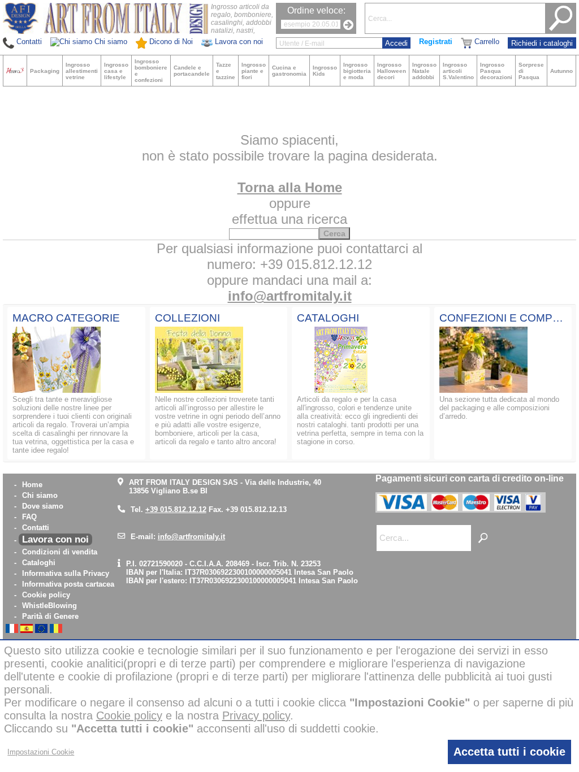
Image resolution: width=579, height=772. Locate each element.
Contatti (35, 527)
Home (32, 484)
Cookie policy (46, 595)
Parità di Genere (50, 616)
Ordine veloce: (316, 10)
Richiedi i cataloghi (542, 43)
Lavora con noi (55, 539)
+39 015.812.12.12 (175, 509)
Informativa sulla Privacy (65, 573)
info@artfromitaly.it (290, 295)
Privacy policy (256, 715)
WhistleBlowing (49, 605)
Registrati (435, 41)
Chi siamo (40, 495)
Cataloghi (38, 562)
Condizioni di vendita (59, 552)
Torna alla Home (289, 187)
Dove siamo (42, 506)
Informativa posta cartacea (68, 584)
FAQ (29, 517)
